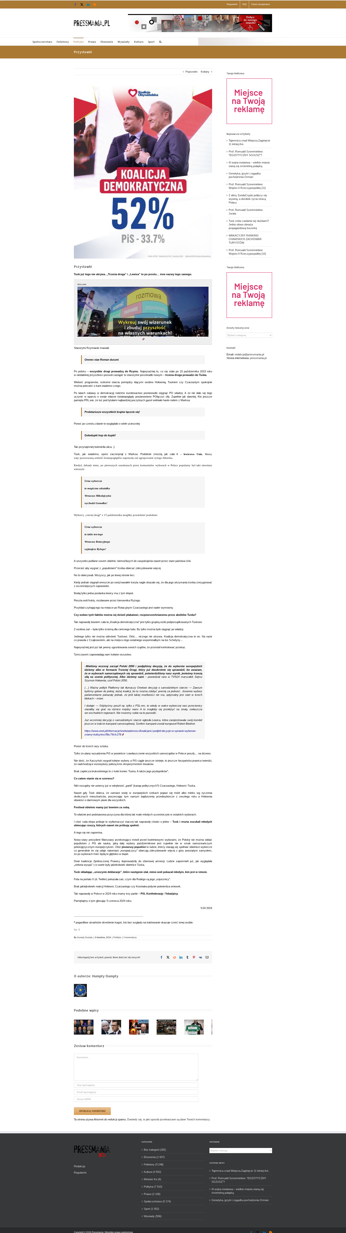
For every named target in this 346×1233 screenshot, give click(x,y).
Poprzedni (191, 71)
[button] (160, 41)
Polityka (117, 937)
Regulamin (80, 1174)
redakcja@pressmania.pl (249, 354)
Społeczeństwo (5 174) (157, 1202)
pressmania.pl (258, 358)
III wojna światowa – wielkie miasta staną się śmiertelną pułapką (238, 1192)
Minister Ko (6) (152, 1180)
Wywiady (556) (152, 1217)
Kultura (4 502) (152, 1173)
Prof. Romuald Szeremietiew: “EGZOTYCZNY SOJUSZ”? (239, 1181)
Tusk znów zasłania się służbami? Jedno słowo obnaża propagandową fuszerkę (249, 224)
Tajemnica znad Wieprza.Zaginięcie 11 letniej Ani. (240, 1172)
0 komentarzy (130, 937)
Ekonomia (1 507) (154, 1158)
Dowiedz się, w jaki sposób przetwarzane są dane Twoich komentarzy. (168, 1120)
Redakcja (79, 1167)
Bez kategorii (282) (155, 1151)
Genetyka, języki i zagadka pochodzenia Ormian (240, 1201)
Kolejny (205, 71)
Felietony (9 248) (153, 1165)
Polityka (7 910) (153, 1188)
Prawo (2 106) (152, 1195)
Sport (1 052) (151, 1210)
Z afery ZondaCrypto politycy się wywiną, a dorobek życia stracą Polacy (248, 199)
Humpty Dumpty (85, 937)
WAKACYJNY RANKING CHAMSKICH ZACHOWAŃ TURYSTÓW (245, 239)
